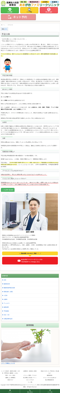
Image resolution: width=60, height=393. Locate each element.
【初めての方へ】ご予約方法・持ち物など (49, 372)
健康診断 (6, 307)
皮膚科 (5, 299)
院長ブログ (10, 379)
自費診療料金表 (8, 318)
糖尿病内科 (7, 284)
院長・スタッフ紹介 (10, 375)
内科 (5, 280)
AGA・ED (6, 315)
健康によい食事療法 (10, 377)
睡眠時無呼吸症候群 (9, 287)
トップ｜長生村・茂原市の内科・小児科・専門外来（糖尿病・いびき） (10, 372)
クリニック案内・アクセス (30, 375)
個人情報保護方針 (49, 379)
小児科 (5, 295)
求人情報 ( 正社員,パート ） (30, 377)
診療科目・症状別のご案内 (30, 371)
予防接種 (6, 311)
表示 (6, 29)
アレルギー (7, 303)
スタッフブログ (30, 379)
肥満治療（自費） (9, 291)
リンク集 (30, 382)
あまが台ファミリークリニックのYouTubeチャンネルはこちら (31, 261)
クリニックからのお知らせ (49, 377)
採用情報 (30, 325)
